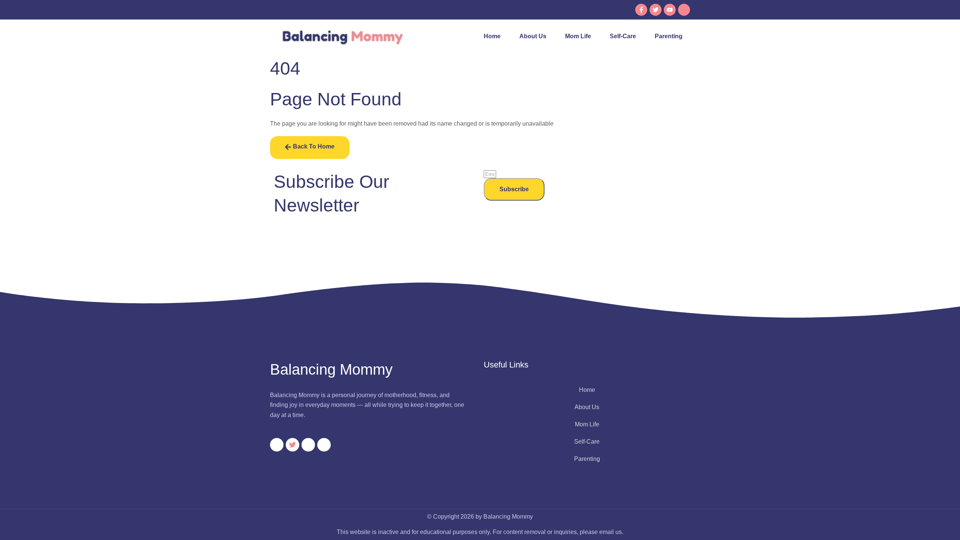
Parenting (668, 36)
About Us (532, 36)
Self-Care (623, 36)
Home (492, 36)
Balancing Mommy (331, 369)
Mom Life (578, 36)
